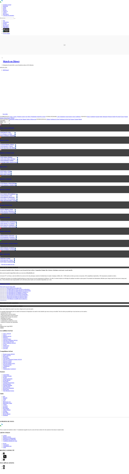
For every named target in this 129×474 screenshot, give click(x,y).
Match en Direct (11, 61)
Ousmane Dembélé (7, 385)
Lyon (4, 400)
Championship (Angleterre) (9, 368)
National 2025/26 (7, 336)
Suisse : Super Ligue (5, 254)
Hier (4, 20)
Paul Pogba (5, 381)
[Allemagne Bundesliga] (0, 181)
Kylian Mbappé (6, 380)
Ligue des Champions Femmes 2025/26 (12, 359)
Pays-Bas (118, 116)
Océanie (76, 119)
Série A (29, 116)
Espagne (98, 116)
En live (4, 443)
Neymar (5, 377)
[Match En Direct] (5, 426)
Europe (72, 119)
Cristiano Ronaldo (7, 376)
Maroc (8, 118)
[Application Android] (4, 468)
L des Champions (61, 116)
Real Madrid (6, 408)
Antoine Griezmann (7, 378)
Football (7, 4)
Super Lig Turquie (7, 360)
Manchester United (7, 403)
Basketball (5, 6)
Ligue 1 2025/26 (7, 333)
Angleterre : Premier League (7, 152)
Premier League (21, 116)
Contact (5, 435)
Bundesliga (34, 116)
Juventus (5, 411)
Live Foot (5, 348)
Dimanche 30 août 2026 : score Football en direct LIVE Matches (18, 65)
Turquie (126, 116)
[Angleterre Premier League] (0, 155)
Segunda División (7, 364)
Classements (6, 444)
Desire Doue (6, 389)
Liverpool (5, 406)
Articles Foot (6, 345)
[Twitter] (5, 458)
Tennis (4, 7)
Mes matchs (6, 14)
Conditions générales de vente (10, 441)
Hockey (5, 10)
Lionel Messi (6, 374)
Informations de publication (9, 439)
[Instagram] (4, 460)
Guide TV (5, 11)
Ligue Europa (68, 116)
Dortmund (5, 415)
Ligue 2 (15, 116)
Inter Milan (5, 412)
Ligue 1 (11, 116)
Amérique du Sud (63, 119)
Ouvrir (2, 327)
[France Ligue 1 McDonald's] (0, 130)
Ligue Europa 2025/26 (8, 341)
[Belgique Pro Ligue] (0, 220)
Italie (101, 116)
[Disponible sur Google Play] (6, 31)
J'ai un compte (6, 33)
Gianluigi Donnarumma (8, 382)
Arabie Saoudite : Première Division (9, 243)
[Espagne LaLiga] (0, 143)
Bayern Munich (6, 414)
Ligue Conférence (76, 116)
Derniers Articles (5, 284)
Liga (26, 116)
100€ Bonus (6, 27)
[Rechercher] (14, 18)
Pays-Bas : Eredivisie (5, 189)
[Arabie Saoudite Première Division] (0, 246)
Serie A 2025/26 (7, 355)
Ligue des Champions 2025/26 (10, 340)
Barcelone (5, 407)
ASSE (4, 399)
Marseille (5, 397)
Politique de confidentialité (9, 438)
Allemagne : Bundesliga (5, 179)
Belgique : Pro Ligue (5, 217)
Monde (80, 119)
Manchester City (7, 401)
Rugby (4, 8)
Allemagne (105, 116)
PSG (4, 396)
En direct (6, 24)
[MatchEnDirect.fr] (5, 2)
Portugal (110, 116)
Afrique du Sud (18, 119)
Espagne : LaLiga (4, 140)
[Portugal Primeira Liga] (0, 208)
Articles (5, 12)
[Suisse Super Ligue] (0, 257)
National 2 (5, 337)
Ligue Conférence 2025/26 (9, 343)
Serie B (4, 367)
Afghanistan (12, 119)
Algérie (114, 116)
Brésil (5, 118)
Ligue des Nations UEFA (9, 363)
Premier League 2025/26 (9, 354)
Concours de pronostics (8, 15)
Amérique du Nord (54, 119)
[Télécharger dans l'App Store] (6, 29)
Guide (4, 447)
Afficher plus (33, 119)
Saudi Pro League (41, 116)
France (88, 116)
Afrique (48, 119)
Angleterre (92, 116)
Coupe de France (7, 339)
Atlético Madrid (6, 410)
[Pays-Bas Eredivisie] (0, 192)
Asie (69, 119)
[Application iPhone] (4, 466)
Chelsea (5, 404)
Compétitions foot (7, 446)
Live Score (5, 347)
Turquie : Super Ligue (5, 231)
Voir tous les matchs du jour (7, 264)
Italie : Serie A (3, 166)
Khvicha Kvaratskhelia (8, 388)
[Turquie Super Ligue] (0, 234)
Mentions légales (7, 436)
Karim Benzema (7, 384)
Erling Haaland (6, 386)
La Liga (5, 344)
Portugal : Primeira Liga (6, 205)
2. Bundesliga (6, 366)
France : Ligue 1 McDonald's (7, 128)
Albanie (24, 119)
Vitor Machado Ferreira (8, 390)
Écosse (122, 116)
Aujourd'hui (6, 22)
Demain (5, 23)
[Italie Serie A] (0, 169)
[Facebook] (4, 454)
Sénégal (12, 118)
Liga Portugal (6, 358)
